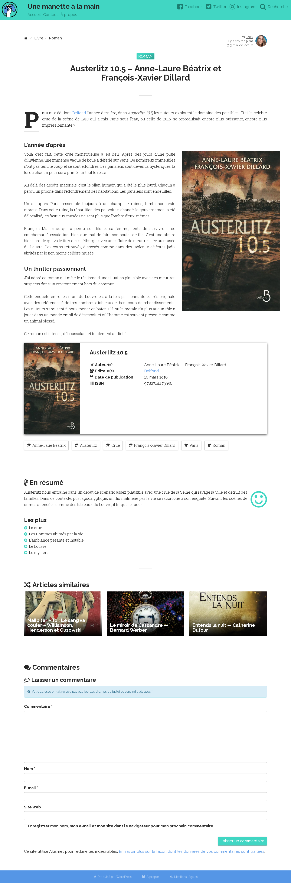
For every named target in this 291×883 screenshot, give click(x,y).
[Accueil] (26, 38)
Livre (38, 38)
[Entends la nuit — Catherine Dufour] (228, 613)
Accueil (34, 14)
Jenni (249, 37)
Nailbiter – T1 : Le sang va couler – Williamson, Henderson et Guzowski (56, 625)
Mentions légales (186, 877)
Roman (55, 38)
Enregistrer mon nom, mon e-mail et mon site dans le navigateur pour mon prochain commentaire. (121, 826)
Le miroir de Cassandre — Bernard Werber (139, 627)
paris (194, 445)
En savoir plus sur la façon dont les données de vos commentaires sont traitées (191, 851)
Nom (29, 768)
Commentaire (38, 706)
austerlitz (88, 445)
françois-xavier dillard (154, 445)
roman (219, 445)
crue (115, 445)
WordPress (124, 877)
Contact (50, 14)
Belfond (79, 112)
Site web (32, 807)
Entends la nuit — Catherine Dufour (223, 627)
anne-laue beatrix (49, 445)
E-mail (31, 788)
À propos (69, 14)
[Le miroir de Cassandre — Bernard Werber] (145, 613)
